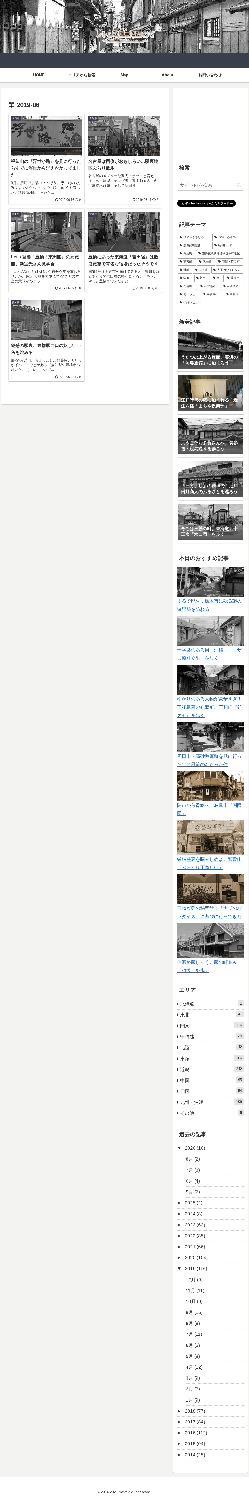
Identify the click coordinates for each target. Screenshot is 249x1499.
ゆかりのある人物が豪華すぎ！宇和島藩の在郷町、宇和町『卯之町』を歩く (209, 707)
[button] (239, 185)
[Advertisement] (210, 122)
